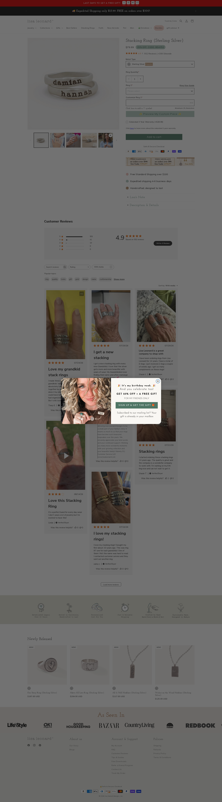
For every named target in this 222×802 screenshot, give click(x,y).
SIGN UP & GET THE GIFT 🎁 (137, 405)
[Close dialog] (158, 381)
